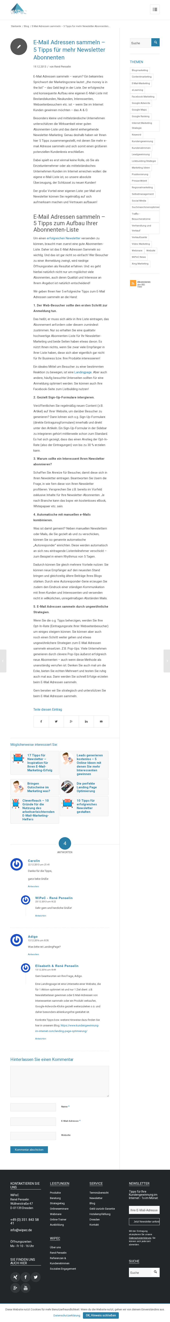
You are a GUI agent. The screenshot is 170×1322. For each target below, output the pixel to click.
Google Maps (139, 109)
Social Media (139, 200)
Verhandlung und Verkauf (141, 228)
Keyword (136, 134)
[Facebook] (25, 1277)
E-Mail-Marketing (141, 83)
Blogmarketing (140, 70)
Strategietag (57, 1203)
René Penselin (62, 66)
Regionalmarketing (142, 187)
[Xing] (15, 1277)
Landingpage (83, 372)
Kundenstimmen (141, 148)
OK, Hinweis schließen (101, 1315)
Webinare (137, 250)
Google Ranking (140, 116)
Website (65, 1135)
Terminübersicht (99, 1192)
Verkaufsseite (139, 237)
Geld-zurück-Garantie (102, 1208)
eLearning (137, 90)
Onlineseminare (59, 1208)
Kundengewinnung (142, 141)
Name (65, 1106)
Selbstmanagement (143, 194)
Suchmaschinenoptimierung (146, 207)
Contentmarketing (142, 76)
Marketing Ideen (141, 167)
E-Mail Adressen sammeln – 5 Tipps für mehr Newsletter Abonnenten (69, 50)
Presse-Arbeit (139, 180)
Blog (26, 26)
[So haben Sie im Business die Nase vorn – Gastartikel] (3, 661)
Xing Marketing (140, 263)
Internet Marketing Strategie (142, 126)
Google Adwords (141, 103)
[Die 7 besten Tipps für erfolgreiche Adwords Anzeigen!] (167, 661)
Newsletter (96, 1198)
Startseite (16, 26)
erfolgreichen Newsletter (63, 238)
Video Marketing (141, 244)
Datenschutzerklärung (66, 1315)
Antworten (33, 886)
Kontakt (94, 1224)
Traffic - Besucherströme (141, 216)
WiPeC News (139, 257)
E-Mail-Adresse (70, 1120)
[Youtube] (25, 1288)
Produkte (55, 1192)
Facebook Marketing (143, 96)
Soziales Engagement (63, 1268)
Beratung (55, 1198)
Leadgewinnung (141, 154)
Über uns (55, 1247)
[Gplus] (15, 1288)
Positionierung (140, 174)
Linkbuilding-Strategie (144, 161)
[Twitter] (36, 1277)
